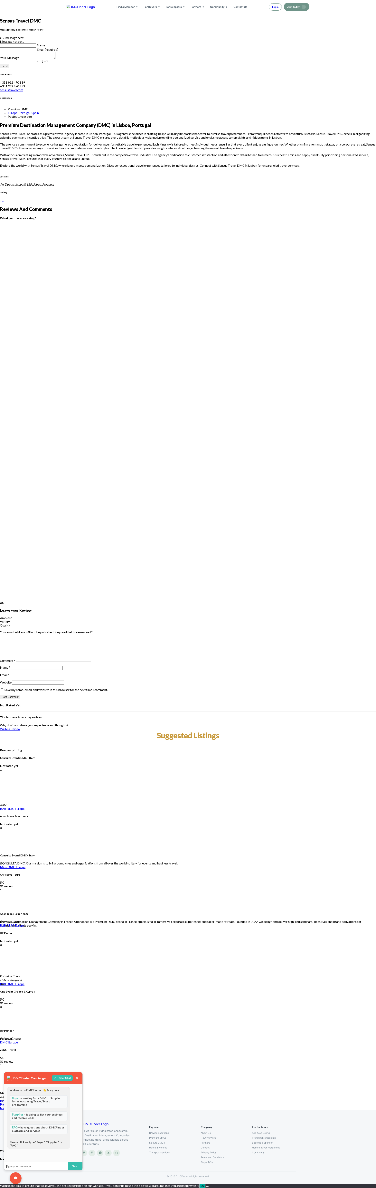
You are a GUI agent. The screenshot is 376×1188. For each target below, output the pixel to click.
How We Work (208, 1137)
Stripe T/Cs (207, 1162)
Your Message (10, 58)
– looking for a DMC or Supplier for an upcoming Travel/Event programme (36, 1102)
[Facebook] (100, 1153)
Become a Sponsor (262, 1142)
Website (6, 682)
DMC (4, 1042)
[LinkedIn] (83, 1153)
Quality (5, 625)
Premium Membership (264, 1137)
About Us (206, 1132)
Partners (196, 6)
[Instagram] (92, 1153)
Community (217, 6)
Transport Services (159, 1152)
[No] (207, 1186)
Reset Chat (64, 1078)
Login (275, 6)
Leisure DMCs (157, 1142)
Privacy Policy (209, 1152)
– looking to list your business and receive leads (37, 1116)
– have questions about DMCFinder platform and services (38, 1129)
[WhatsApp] (116, 1153)
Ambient (6, 618)
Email (4, 675)
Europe (19, 808)
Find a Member (126, 6)
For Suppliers (174, 6)
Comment (7, 660)
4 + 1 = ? (42, 61)
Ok (202, 1185)
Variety (5, 621)
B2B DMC (7, 808)
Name (41, 45)
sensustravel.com (11, 90)
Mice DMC (8, 867)
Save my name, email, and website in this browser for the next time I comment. (56, 690)
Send (4, 66)
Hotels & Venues (158, 1147)
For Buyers (150, 6)
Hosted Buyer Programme (266, 1147)
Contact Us (240, 6)
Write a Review (10, 729)
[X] (108, 1153)
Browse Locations (159, 1132)
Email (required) (47, 49)
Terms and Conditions (212, 1157)
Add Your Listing (261, 1132)
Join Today (296, 6)
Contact (205, 1147)
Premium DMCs (157, 1137)
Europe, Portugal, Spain (23, 113)
